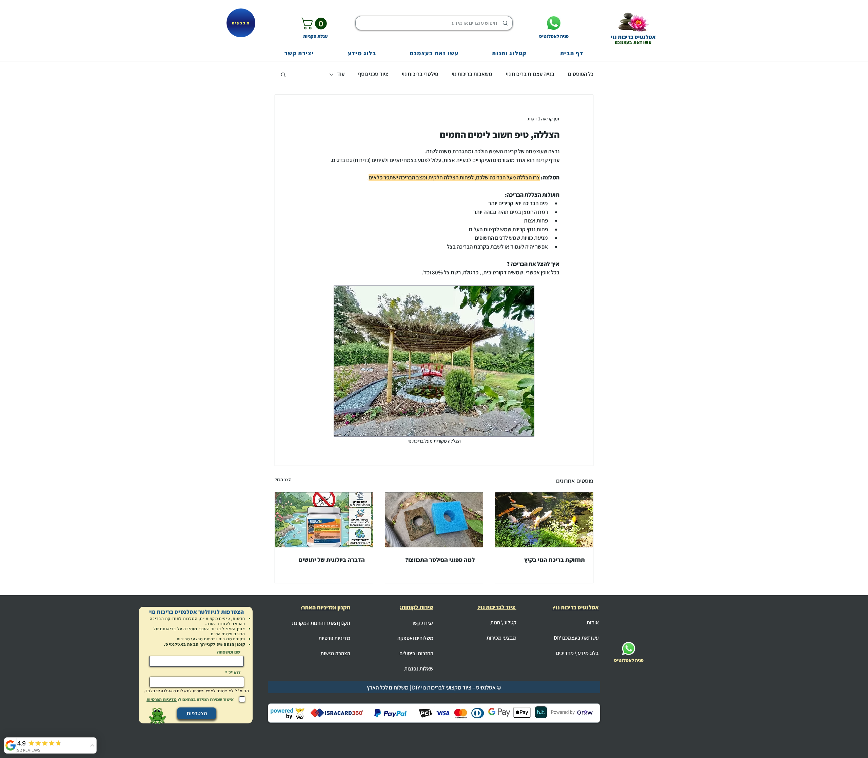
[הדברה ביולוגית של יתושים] (324, 519)
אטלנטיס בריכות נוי (633, 37)
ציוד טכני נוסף (373, 74)
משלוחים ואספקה (415, 638)
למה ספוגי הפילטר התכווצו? (440, 560)
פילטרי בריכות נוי (420, 74)
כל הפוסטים (580, 74)
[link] (315, 24)
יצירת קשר (422, 622)
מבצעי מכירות (501, 637)
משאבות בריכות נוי (472, 74)
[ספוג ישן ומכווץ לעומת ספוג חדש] (434, 519)
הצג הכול (283, 480)
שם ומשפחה (228, 651)
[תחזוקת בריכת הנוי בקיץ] (544, 519)
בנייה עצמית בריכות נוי (530, 74)
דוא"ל (235, 672)
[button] (283, 74)
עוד (340, 74)
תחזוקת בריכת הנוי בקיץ (554, 560)
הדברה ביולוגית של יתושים (332, 560)
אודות (593, 622)
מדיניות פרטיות (334, 638)
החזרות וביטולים (416, 653)
